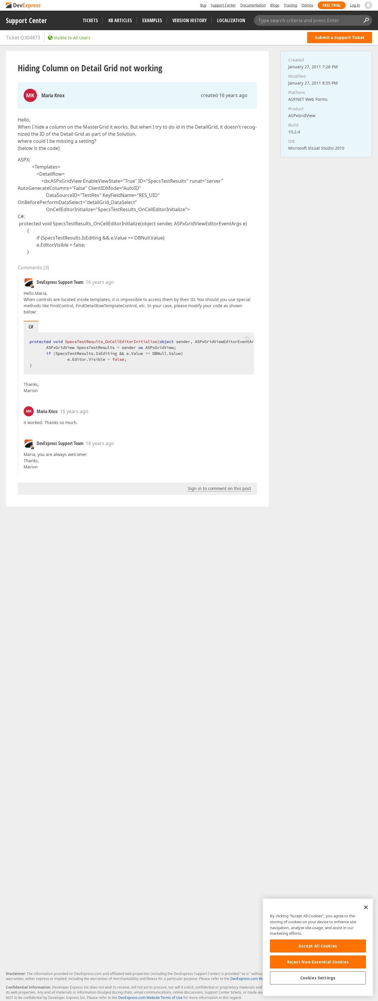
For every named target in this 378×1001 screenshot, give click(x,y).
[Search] (366, 20)
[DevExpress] (24, 5)
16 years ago (100, 282)
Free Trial (331, 5)
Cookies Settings (318, 978)
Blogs (274, 5)
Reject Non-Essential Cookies (318, 962)
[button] (247, 338)
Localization (231, 20)
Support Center (223, 5)
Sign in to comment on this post (219, 488)
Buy (203, 5)
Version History (189, 20)
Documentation (253, 5)
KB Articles (120, 20)
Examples (152, 20)
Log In (355, 5)
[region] (318, 947)
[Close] (365, 907)
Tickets (90, 20)
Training (290, 5)
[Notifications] (368, 5)
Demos (307, 5)
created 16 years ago (224, 95)
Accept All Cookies (318, 946)
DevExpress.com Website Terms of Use (150, 997)
